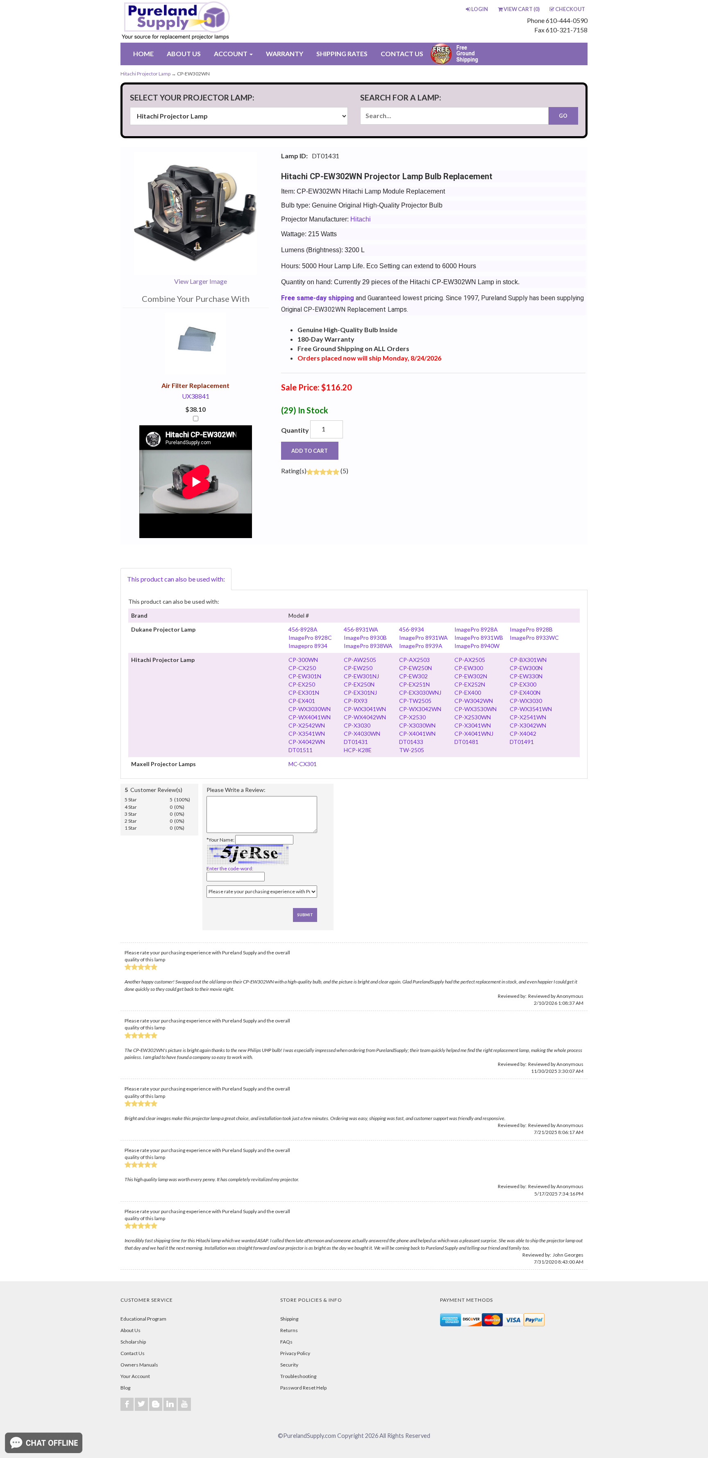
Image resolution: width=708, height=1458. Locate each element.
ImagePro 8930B (365, 637)
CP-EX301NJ (360, 692)
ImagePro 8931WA (423, 637)
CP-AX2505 (469, 659)
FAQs (286, 1342)
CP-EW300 (468, 667)
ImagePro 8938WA (368, 645)
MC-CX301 (302, 763)
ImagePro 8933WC (534, 637)
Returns (289, 1330)
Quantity (295, 430)
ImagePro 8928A (476, 629)
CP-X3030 (357, 725)
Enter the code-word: (229, 868)
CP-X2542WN (306, 725)
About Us (130, 1330)
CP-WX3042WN (420, 708)
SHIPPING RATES (342, 53)
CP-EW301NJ (361, 676)
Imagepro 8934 (307, 645)
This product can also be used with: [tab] (176, 579)
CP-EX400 (467, 692)
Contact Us (132, 1353)
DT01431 (356, 741)
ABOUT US (184, 53)
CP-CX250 (302, 667)
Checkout (570, 9)
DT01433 (411, 741)
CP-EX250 (301, 684)
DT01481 (466, 741)
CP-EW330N (526, 676)
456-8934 (411, 629)
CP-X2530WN (472, 717)
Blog (125, 1388)
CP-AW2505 (360, 659)
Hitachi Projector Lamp (145, 74)
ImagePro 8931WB (478, 637)
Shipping (289, 1319)
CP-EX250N (359, 684)
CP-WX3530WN (475, 708)
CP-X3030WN (417, 725)
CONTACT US (402, 53)
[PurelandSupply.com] (214, 21)
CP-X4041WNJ (473, 733)
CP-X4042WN (306, 741)
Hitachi (360, 219)
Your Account (135, 1376)
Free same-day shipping (317, 298)
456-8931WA (361, 629)
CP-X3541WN (306, 733)
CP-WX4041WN (309, 717)
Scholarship (133, 1342)
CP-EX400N (525, 692)
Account (231, 53)
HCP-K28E (358, 749)
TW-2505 (411, 749)
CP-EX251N (414, 684)
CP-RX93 (356, 700)
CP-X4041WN (417, 733)
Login (479, 9)
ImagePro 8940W (476, 645)
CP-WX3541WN (531, 708)
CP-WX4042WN (365, 717)
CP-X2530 (412, 717)
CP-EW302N (470, 676)
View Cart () (522, 9)
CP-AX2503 (414, 659)
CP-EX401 (301, 700)
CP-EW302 (413, 676)
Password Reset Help (303, 1388)
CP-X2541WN (528, 717)
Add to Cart (309, 450)
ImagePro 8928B (531, 629)
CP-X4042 (523, 733)
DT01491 (522, 741)
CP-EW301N (304, 676)
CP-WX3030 (526, 700)
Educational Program (143, 1319)
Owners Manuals (139, 1365)
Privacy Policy (295, 1353)
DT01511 (300, 749)
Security (289, 1365)
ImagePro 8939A (420, 645)
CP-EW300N (526, 667)
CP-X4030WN (362, 733)
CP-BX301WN (528, 659)
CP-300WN (303, 659)
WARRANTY (284, 53)
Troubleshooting (298, 1376)
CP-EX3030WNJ (420, 692)
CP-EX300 (523, 684)
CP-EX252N (469, 684)
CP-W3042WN (473, 700)
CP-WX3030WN (309, 708)
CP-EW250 (358, 667)
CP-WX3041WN (365, 708)
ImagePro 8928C (310, 637)
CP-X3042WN (528, 725)
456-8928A (303, 629)
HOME (143, 53)
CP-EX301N (303, 692)
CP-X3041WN (472, 725)
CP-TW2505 (415, 700)
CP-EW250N (415, 667)
